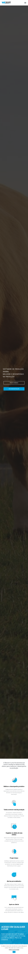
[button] (25, 2)
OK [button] (14, 951)
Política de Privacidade (14, 949)
